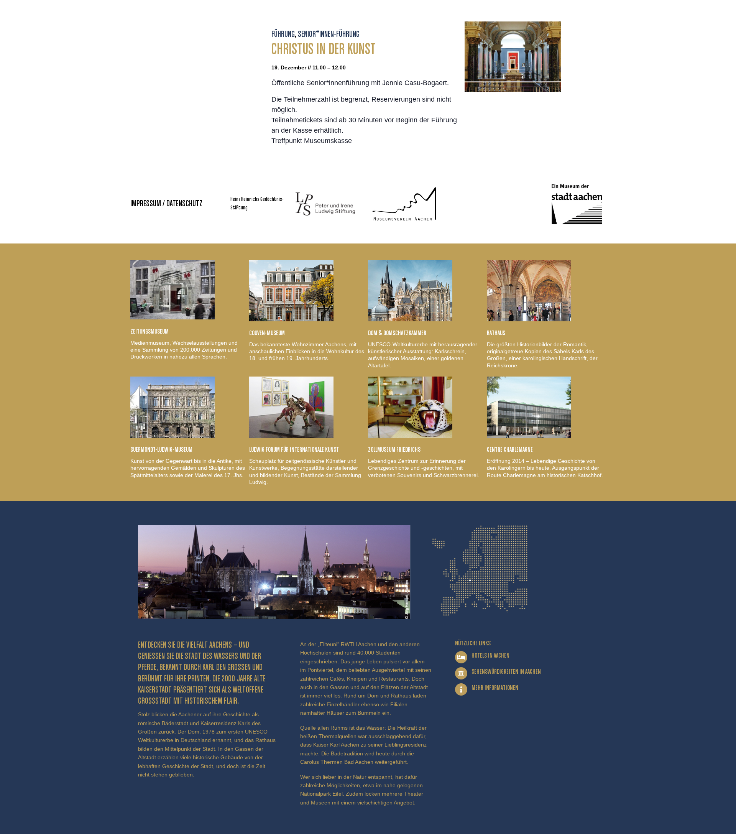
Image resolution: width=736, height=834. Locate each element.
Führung (283, 34)
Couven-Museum (267, 333)
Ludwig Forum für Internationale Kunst (294, 449)
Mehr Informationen (495, 687)
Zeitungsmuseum (149, 331)
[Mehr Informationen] (461, 689)
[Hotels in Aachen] (461, 657)
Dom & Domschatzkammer (397, 333)
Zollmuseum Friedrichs (394, 449)
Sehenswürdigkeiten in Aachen (506, 671)
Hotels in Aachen (490, 655)
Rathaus (496, 333)
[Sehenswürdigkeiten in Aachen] (461, 673)
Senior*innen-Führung (329, 34)
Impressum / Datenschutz (166, 204)
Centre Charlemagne (510, 449)
